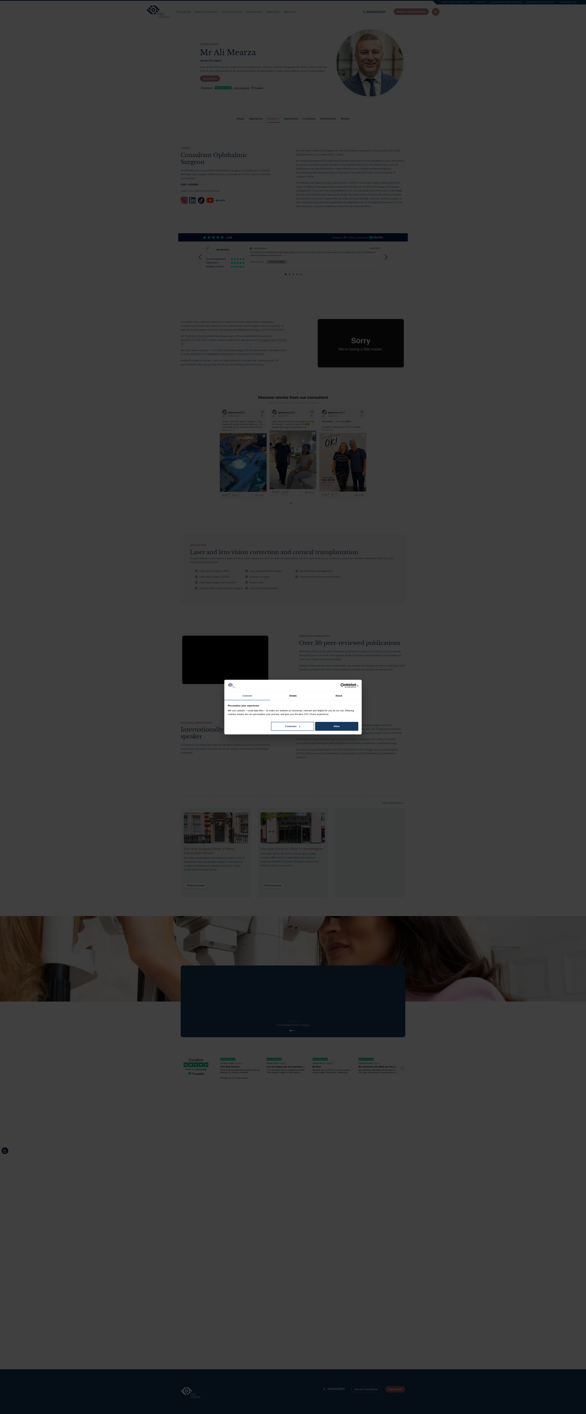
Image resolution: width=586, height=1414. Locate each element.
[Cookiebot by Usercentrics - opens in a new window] (345, 685)
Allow (337, 726)
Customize (291, 726)
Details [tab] (293, 695)
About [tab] (338, 695)
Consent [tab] (247, 695)
